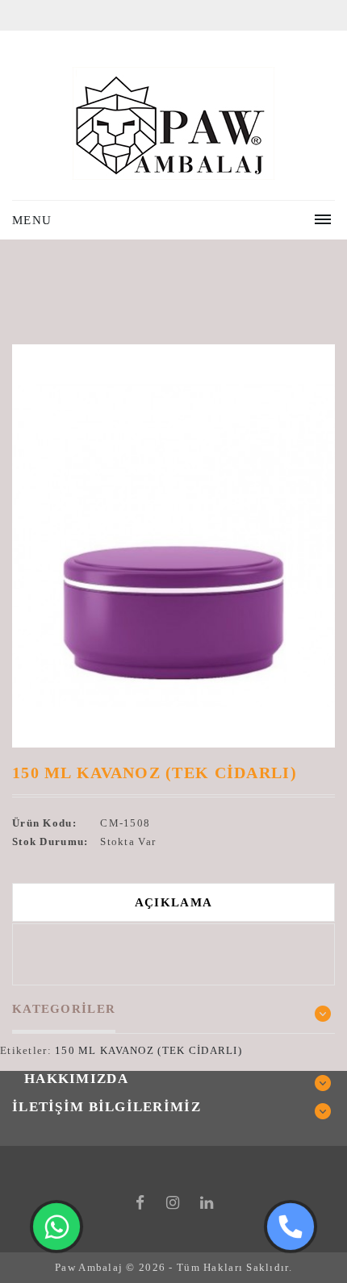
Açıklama (173, 902)
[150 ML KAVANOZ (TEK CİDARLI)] (173, 546)
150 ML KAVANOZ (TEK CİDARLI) (148, 1050)
